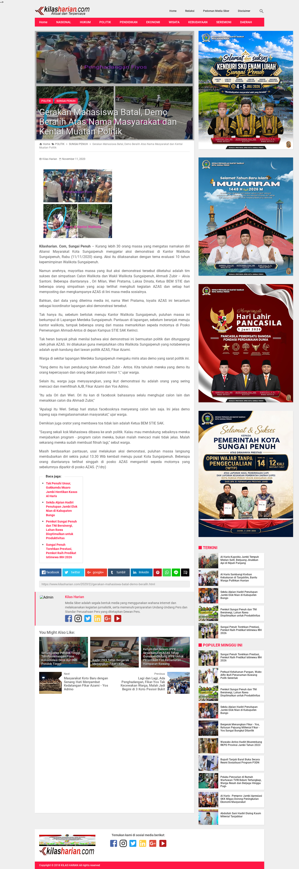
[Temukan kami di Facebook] (113, 843)
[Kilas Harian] (67, 854)
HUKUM (85, 22)
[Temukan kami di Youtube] (117, 618)
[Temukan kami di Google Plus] (108, 618)
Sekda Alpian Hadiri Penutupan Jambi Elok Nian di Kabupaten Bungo (239, 595)
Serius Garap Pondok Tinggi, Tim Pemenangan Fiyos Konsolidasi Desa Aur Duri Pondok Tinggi (61, 658)
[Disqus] (114, 753)
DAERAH (246, 22)
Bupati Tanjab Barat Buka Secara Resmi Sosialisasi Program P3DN (240, 761)
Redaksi (189, 10)
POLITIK (105, 22)
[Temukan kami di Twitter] (87, 618)
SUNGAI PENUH (66, 100)
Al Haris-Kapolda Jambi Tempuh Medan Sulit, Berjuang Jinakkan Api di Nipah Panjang (239, 560)
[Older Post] (183, 675)
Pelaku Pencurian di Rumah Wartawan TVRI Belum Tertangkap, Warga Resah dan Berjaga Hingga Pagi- (241, 781)
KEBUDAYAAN (198, 22)
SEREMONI (223, 22)
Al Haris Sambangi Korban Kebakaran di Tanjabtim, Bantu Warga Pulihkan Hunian (238, 577)
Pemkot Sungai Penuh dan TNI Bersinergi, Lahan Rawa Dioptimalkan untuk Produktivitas (61, 530)
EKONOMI (153, 22)
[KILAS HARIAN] (69, 10)
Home (172, 10)
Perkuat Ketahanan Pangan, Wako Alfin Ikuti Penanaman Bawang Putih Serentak (241, 675)
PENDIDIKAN (128, 22)
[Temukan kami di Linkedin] (97, 618)
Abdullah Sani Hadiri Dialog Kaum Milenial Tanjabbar (240, 815)
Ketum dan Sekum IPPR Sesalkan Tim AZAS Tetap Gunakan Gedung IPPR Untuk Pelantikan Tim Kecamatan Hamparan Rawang (163, 656)
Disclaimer (244, 10)
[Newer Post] (46, 675)
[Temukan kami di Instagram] (78, 618)
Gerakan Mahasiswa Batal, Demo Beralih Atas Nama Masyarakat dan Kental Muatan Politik (108, 122)
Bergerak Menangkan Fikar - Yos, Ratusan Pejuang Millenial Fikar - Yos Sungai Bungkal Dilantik (240, 727)
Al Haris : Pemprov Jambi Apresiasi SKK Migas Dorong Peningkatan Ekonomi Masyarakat (241, 799)
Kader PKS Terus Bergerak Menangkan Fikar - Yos (110, 662)
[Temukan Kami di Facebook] (68, 618)
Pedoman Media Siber (216, 10)
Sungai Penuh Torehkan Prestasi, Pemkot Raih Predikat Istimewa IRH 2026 (241, 630)
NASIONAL (63, 22)
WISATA (174, 22)
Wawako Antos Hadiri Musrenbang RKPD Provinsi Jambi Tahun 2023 (241, 743)
